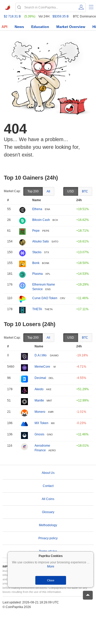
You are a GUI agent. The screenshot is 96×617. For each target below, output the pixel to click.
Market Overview (70, 27)
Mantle (39, 400)
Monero (40, 412)
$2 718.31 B (12, 16)
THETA (37, 309)
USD (70, 191)
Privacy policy (48, 538)
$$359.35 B (60, 16)
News (19, 27)
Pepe (36, 230)
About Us (48, 473)
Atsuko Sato (40, 241)
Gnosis (39, 434)
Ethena (37, 209)
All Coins (48, 499)
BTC (85, 191)
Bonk (35, 263)
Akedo (39, 389)
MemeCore (43, 366)
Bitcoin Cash (41, 220)
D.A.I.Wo (41, 355)
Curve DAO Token (44, 298)
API (4, 27)
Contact (48, 486)
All (48, 191)
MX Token (41, 423)
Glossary (48, 512)
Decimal (40, 378)
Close (50, 580)
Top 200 (33, 191)
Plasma (37, 274)
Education (40, 27)
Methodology (48, 525)
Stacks (36, 252)
